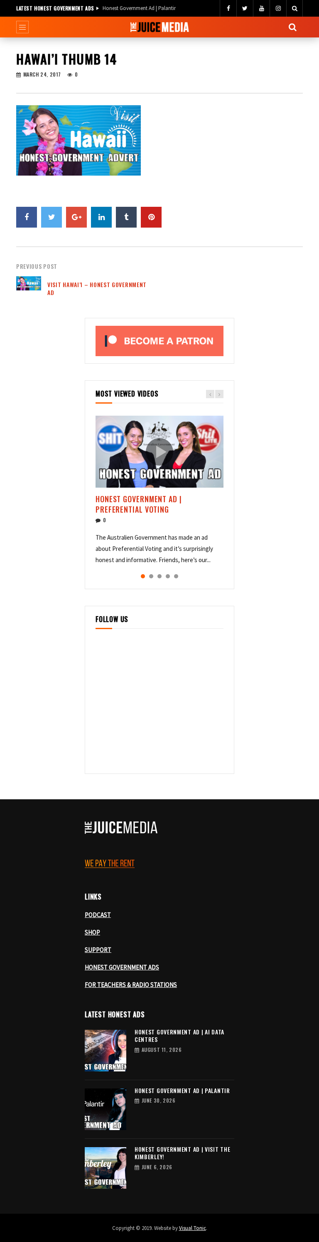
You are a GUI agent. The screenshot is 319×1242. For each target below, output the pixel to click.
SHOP (92, 932)
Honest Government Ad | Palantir (139, 8)
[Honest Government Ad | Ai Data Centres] (105, 1050)
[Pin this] (151, 217)
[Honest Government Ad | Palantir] (105, 1109)
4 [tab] (168, 576)
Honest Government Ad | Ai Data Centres (179, 1035)
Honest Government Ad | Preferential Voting (139, 503)
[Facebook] (228, 8)
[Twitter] (244, 8)
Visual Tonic (192, 1228)
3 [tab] (159, 576)
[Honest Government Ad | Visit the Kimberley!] (105, 1168)
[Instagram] (278, 8)
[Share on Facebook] (26, 217)
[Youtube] (261, 8)
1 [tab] (143, 576)
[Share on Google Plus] (76, 217)
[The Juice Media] (159, 27)
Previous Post (36, 266)
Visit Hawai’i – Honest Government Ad (97, 288)
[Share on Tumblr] (126, 217)
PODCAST (98, 915)
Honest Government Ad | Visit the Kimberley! (182, 1153)
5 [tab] (176, 576)
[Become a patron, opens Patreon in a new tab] (159, 341)
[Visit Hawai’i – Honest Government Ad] (28, 288)
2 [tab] (151, 576)
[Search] (294, 8)
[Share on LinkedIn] (101, 217)
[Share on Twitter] (51, 217)
